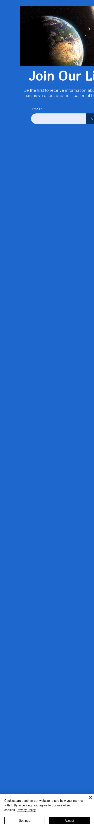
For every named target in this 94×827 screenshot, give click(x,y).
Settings (24, 820)
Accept (69, 820)
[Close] (88, 800)
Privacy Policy (26, 810)
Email (36, 109)
